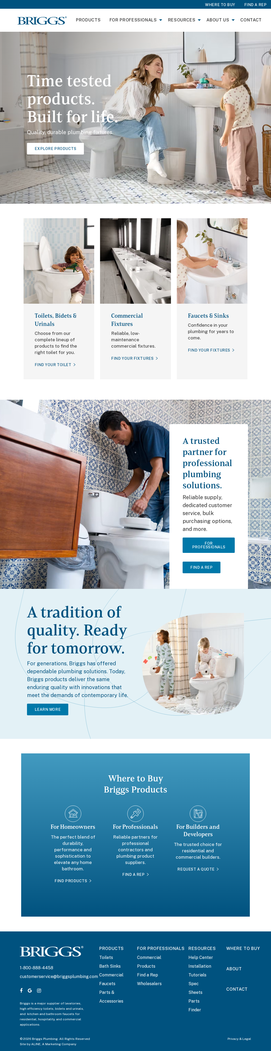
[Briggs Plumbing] (42, 20)
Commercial (111, 974)
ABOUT (234, 968)
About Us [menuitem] (217, 19)
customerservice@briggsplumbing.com (59, 976)
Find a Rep (147, 974)
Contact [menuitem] (250, 19)
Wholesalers (149, 983)
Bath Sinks (110, 966)
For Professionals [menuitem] (133, 19)
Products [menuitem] (88, 19)
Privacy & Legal (239, 1039)
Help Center (200, 957)
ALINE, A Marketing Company (53, 1044)
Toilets (106, 957)
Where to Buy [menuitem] (220, 5)
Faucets (107, 983)
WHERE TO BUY (243, 948)
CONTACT (236, 989)
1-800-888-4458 (36, 967)
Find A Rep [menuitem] (255, 5)
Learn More (48, 709)
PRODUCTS (111, 948)
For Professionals (208, 545)
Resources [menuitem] (182, 19)
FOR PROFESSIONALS (160, 948)
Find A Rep (201, 567)
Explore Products (55, 149)
